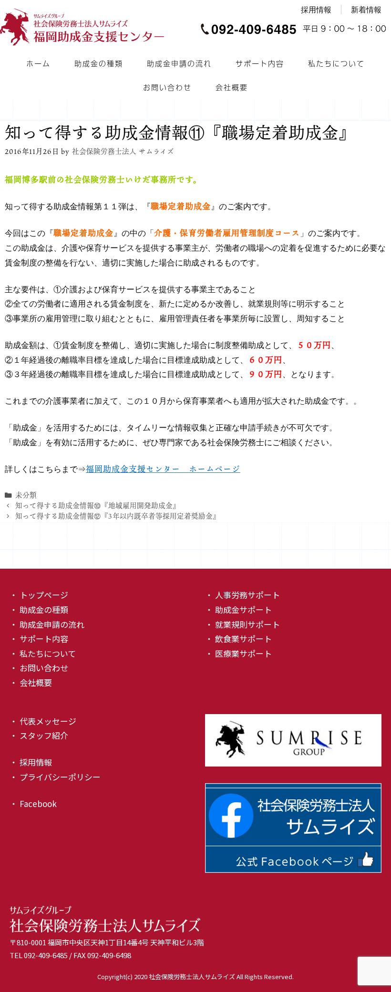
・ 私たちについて (43, 653)
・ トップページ (39, 595)
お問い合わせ (167, 87)
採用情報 (316, 9)
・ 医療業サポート (238, 653)
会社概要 (232, 87)
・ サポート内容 (39, 638)
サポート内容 (260, 63)
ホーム (38, 63)
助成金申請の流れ (179, 63)
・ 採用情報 (31, 762)
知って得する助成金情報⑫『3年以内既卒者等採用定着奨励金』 (117, 516)
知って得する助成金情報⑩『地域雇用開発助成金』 (97, 506)
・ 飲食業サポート (238, 638)
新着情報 (366, 9)
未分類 (26, 495)
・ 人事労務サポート (242, 595)
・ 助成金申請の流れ (47, 624)
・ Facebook (33, 803)
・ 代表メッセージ (43, 721)
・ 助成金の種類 (39, 609)
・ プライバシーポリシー (55, 777)
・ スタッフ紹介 (39, 735)
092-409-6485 (46, 955)
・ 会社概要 (31, 682)
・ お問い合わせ (39, 668)
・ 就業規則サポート (242, 624)
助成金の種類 (98, 63)
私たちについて (336, 63)
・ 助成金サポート (238, 609)
